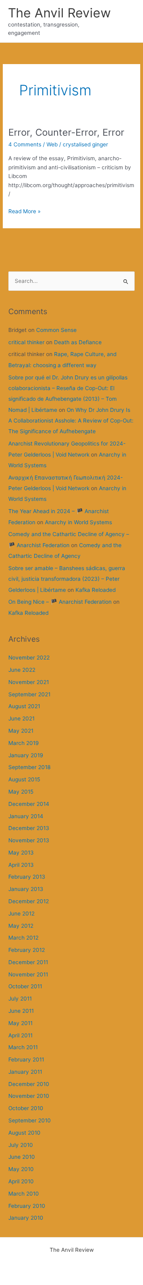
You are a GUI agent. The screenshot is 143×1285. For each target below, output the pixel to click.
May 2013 (21, 852)
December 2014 (28, 804)
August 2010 (24, 1133)
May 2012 (20, 926)
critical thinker (26, 342)
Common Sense (56, 330)
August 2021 (24, 706)
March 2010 (23, 1193)
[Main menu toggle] (127, 21)
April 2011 (20, 1035)
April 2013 (21, 865)
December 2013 (28, 828)
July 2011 (20, 998)
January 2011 (25, 1072)
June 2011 (21, 1011)
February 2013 (26, 877)
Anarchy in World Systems (78, 522)
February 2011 (26, 1059)
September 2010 (29, 1120)
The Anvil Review (59, 13)
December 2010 (28, 1084)
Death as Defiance (78, 342)
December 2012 (28, 901)
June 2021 (21, 718)
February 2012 (26, 950)
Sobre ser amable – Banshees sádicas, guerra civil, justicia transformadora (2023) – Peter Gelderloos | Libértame (66, 579)
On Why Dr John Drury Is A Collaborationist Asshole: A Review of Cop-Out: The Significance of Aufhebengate (70, 421)
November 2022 (29, 657)
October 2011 (25, 986)
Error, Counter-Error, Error (66, 132)
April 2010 (21, 1181)
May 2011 (20, 1023)
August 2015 (24, 779)
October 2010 (25, 1108)
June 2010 (21, 1157)
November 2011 (28, 974)
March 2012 (23, 937)
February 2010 (26, 1206)
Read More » (24, 212)
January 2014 (25, 816)
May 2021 (20, 731)
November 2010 (28, 1096)
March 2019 (23, 743)
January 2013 (25, 889)
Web (52, 144)
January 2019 (25, 755)
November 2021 (28, 682)
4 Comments (24, 144)
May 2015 (20, 791)
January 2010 (25, 1218)
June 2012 (21, 913)
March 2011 (23, 1047)
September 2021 (29, 694)
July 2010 (20, 1145)
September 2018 (29, 767)
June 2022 (21, 670)
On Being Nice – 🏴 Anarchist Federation (60, 602)
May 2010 (21, 1169)
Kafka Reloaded (95, 590)
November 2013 (28, 840)
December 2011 (28, 962)
